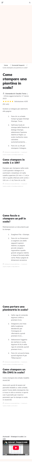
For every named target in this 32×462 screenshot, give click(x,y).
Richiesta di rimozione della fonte (11, 152)
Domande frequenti (18, 65)
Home (6, 65)
